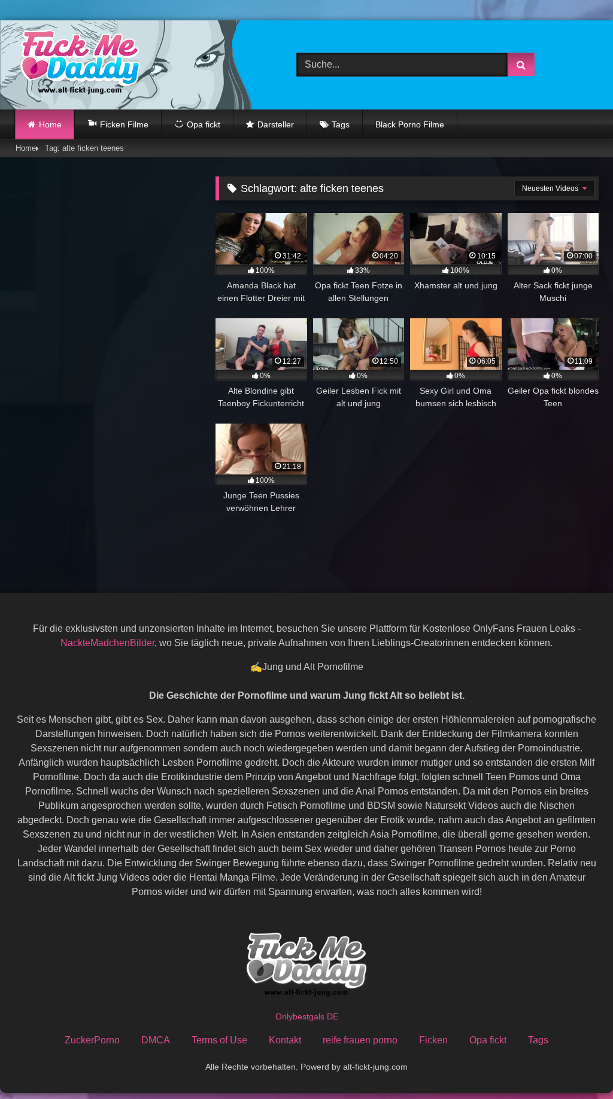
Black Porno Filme (409, 124)
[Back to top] (576, 1063)
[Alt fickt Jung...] (136, 65)
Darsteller (275, 124)
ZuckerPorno (92, 1040)
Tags (341, 124)
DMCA (155, 1040)
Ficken (433, 1040)
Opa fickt (487, 1040)
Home (50, 124)
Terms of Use (219, 1040)
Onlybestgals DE (306, 1016)
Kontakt (285, 1040)
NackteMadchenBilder (107, 643)
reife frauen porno (360, 1040)
